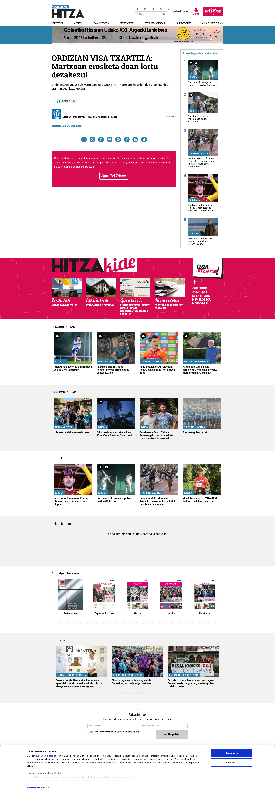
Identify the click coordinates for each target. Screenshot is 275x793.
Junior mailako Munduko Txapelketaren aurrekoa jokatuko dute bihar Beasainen (201, 162)
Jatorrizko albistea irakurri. (67, 125)
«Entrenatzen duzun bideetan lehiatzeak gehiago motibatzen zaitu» (157, 369)
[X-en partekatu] (92, 139)
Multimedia (126, 23)
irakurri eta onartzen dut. (117, 731)
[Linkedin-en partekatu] (135, 139)
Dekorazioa (70, 613)
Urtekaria (204, 613)
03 (172, 117)
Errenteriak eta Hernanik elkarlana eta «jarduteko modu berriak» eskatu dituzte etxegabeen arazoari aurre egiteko (79, 683)
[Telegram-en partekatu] (118, 139)
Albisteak (57, 23)
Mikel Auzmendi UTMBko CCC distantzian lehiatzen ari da (200, 500)
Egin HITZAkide (113, 175)
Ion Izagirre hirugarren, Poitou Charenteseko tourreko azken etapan (200, 208)
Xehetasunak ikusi (36, 787)
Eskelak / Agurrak (155, 23)
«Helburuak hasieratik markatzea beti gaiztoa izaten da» (73, 368)
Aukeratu (230, 762)
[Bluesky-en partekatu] (109, 139)
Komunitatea (101, 23)
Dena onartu (231, 753)
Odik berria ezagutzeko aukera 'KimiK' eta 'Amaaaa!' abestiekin (115, 434)
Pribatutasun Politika (105, 731)
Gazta (137, 613)
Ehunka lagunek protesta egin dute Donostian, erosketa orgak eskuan (131, 682)
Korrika (171, 613)
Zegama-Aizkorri (104, 613)
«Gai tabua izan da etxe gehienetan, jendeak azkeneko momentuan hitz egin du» (200, 369)
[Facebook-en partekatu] (84, 139)
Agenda (78, 23)
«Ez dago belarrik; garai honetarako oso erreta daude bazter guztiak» (113, 369)
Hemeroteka (201, 299)
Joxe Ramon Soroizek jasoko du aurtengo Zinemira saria (200, 241)
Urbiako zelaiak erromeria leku (71, 432)
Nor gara (200, 303)
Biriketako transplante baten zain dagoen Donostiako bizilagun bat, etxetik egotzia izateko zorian (191, 683)
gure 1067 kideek (44, 756)
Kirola (193, 77)
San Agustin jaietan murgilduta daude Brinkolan (198, 119)
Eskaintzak (201, 295)
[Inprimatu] (144, 139)
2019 (167, 117)
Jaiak (192, 111)
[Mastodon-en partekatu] (101, 139)
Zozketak (199, 292)
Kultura (194, 233)
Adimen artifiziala (212, 23)
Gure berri (199, 288)
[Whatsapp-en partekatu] (127, 139)
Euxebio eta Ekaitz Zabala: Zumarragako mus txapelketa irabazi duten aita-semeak (156, 435)
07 (175, 117)
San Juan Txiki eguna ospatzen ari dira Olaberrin (202, 83)
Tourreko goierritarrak (195, 432)
